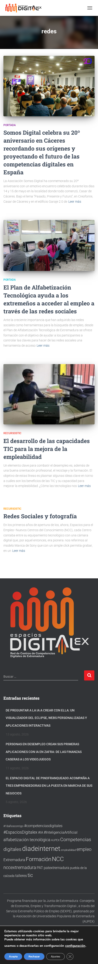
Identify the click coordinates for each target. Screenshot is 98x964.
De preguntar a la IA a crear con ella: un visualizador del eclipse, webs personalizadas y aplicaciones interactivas (46, 717)
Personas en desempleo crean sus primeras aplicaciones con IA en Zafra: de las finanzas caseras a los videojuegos (44, 751)
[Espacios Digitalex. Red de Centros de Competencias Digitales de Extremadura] (25, 8)
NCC (58, 859)
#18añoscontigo (13, 826)
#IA (40, 832)
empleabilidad (68, 850)
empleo (84, 849)
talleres (21, 876)
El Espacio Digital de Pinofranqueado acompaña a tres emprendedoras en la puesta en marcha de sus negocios (49, 785)
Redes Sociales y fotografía (40, 516)
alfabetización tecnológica (26, 839)
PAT (40, 868)
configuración (75, 946)
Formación (38, 859)
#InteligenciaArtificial (60, 832)
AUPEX (55, 840)
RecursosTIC (12, 433)
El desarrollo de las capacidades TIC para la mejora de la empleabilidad (46, 448)
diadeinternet (41, 848)
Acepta (13, 956)
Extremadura (14, 859)
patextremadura (56, 868)
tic (30, 875)
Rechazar (34, 956)
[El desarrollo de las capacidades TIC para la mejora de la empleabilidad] (49, 394)
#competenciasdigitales (43, 826)
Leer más (74, 201)
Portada (9, 125)
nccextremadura (19, 867)
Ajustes (55, 956)
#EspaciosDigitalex (20, 832)
